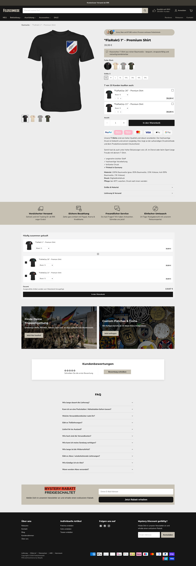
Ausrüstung (29, 17)
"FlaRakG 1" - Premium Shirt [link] (45, 242)
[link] (109, 94)
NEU (5, 17)
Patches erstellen (67, 526)
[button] (25, 118)
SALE (56, 17)
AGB (51, 553)
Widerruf (33, 553)
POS (22, 558)
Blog (23, 532)
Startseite (25, 25)
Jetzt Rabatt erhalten (136, 499)
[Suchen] (145, 10)
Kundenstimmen (27, 535)
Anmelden (168, 534)
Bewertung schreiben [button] (117, 372)
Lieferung (24, 553)
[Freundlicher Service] (117, 213)
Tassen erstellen (66, 532)
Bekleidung (15, 17)
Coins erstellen (65, 529)
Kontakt (189, 17)
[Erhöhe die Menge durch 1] (124, 123)
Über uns (24, 539)
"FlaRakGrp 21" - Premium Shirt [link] (128, 104)
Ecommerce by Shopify (35, 558)
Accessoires (44, 17)
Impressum (58, 553)
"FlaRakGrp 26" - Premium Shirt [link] (128, 90)
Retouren (179, 17)
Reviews (168, 17)
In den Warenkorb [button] (98, 294)
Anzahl (106, 118)
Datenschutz (43, 553)
